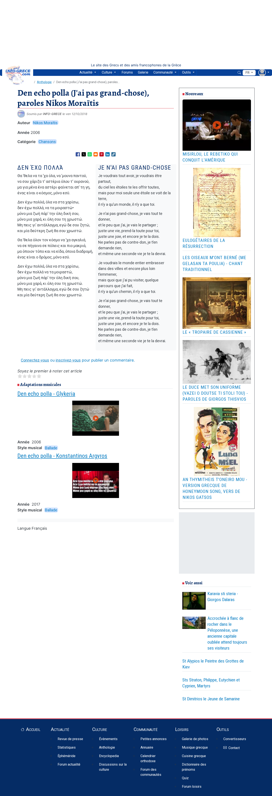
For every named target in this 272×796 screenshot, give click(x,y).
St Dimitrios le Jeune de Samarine (211, 698)
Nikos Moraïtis (45, 123)
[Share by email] (96, 154)
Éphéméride (66, 756)
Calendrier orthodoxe (148, 758)
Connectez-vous (35, 360)
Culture (107, 72)
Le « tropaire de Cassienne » (214, 332)
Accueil (33, 729)
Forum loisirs (191, 787)
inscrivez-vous (68, 360)
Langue (24, 528)
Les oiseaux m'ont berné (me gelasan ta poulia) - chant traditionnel (214, 263)
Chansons (47, 141)
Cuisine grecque (194, 756)
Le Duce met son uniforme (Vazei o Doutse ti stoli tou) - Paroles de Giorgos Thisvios (215, 393)
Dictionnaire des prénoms (194, 767)
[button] (113, 154)
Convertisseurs (234, 739)
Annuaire (146, 747)
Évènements (108, 739)
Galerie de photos (195, 739)
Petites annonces (153, 739)
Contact (234, 748)
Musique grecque (195, 747)
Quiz (185, 778)
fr (247, 73)
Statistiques (67, 747)
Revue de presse (70, 739)
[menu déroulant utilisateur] (264, 73)
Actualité (85, 72)
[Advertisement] (136, 31)
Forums (127, 72)
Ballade (51, 448)
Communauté (163, 72)
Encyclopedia (109, 756)
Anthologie (44, 82)
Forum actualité (69, 764)
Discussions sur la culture (113, 767)
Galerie (143, 72)
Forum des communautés (150, 772)
